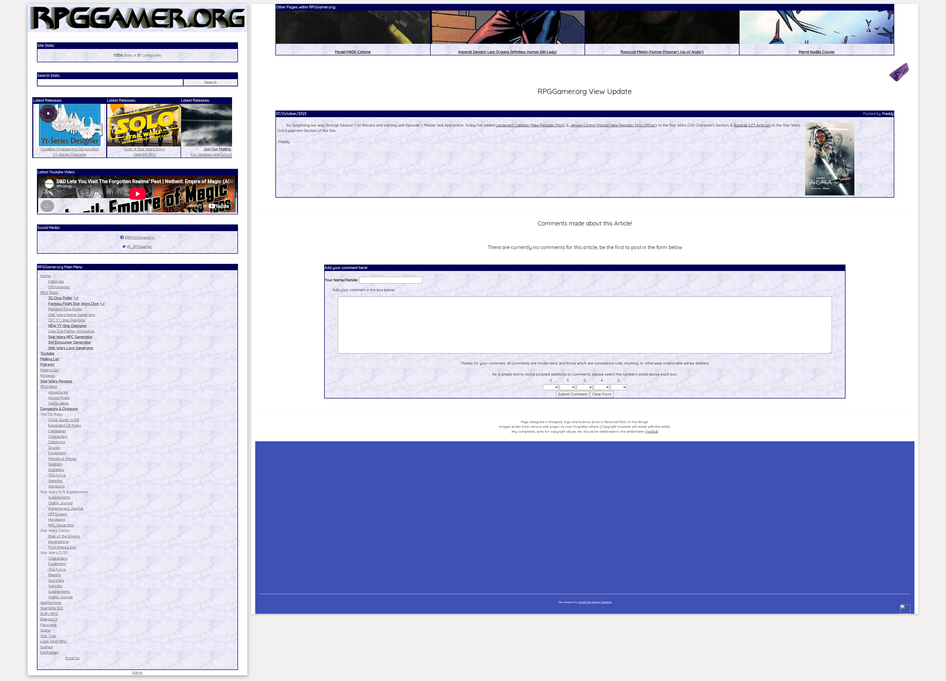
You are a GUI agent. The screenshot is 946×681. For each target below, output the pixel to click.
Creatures (57, 442)
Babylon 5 (48, 619)
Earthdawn (49, 652)
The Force (57, 475)
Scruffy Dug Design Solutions (594, 602)
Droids (54, 447)
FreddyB (651, 431)
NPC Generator (61, 525)
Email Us (72, 658)
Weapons (56, 486)
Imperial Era (58, 541)
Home (45, 275)
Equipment (57, 453)
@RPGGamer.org (139, 237)
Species (55, 464)
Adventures (58, 392)
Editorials (56, 281)
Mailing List (49, 370)
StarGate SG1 (51, 608)
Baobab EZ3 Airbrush (752, 125)
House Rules (59, 397)
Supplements (59, 497)
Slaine (45, 630)
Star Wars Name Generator (72, 314)
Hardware (56, 519)
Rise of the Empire (64, 536)
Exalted (46, 647)
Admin (137, 672)
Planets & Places (62, 458)
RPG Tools (49, 292)
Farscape (48, 624)
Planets (54, 574)
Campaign (57, 430)
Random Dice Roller (65, 309)
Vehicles (55, 480)
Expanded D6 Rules (64, 425)
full (76, 298)
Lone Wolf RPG (53, 641)
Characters (58, 436)
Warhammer (51, 602)
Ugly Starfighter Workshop (71, 331)
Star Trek (48, 635)
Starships (56, 469)
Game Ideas (58, 403)
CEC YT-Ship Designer (67, 320)
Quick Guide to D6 (63, 419)
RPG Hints (48, 386)
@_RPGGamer (139, 246)
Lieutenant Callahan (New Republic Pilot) (530, 125)
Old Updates (59, 287)
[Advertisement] (585, 515)
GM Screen (57, 514)
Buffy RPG (49, 613)
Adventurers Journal (65, 508)
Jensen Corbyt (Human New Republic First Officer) (613, 125)
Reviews (47, 375)
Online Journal (60, 503)
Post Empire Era (62, 547)
